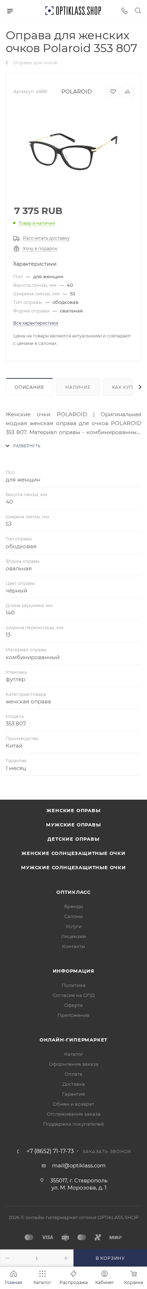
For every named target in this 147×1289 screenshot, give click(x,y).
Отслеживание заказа (74, 1114)
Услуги (74, 926)
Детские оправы (73, 839)
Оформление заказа (73, 1064)
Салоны (73, 916)
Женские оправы (73, 810)
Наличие (78, 387)
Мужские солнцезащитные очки (73, 867)
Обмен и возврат (73, 1104)
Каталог (73, 1054)
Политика (74, 985)
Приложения (73, 1015)
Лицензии (73, 936)
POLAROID (76, 91)
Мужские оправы (73, 824)
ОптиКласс (73, 892)
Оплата (73, 1074)
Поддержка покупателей (73, 1124)
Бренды (73, 906)
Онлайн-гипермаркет (73, 1040)
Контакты (73, 946)
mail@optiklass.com (79, 1165)
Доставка (73, 1084)
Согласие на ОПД (73, 995)
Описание (29, 387)
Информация (74, 971)
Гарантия (73, 1094)
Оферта (73, 1005)
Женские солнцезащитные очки (73, 853)
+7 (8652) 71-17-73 (50, 1151)
